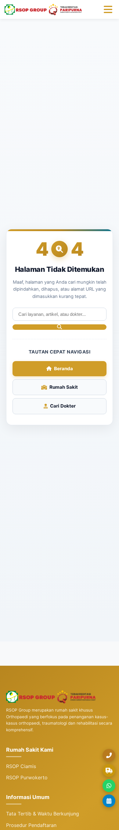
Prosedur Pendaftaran (31, 825)
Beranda (63, 368)
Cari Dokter (63, 406)
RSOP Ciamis (21, 766)
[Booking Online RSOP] (109, 800)
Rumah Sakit (63, 387)
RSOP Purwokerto (27, 777)
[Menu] (108, 9)
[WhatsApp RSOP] (109, 785)
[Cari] (59, 327)
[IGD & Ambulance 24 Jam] (109, 770)
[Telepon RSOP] (109, 755)
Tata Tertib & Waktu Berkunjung (42, 814)
